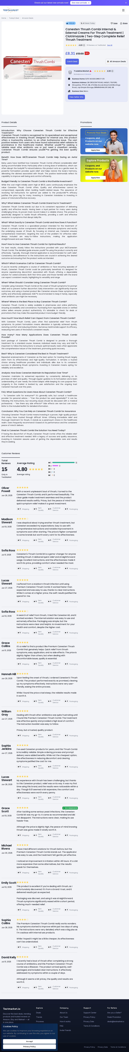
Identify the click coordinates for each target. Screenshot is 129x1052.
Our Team (64, 1017)
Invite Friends (65, 1030)
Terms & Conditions (92, 1026)
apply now (95, 150)
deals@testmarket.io (115, 1021)
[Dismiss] (126, 3)
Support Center (90, 1013)
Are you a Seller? (114, 1013)
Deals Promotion (114, 1017)
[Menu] (123, 10)
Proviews (40, 1021)
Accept (29, 1041)
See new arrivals (79, 3)
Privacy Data (89, 1021)
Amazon (88, 74)
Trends (39, 1017)
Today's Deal (14, 18)
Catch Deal (72, 61)
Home (4, 18)
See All (109, 45)
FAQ (61, 1026)
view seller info (76, 97)
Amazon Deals (27, 18)
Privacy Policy (89, 1017)
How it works (65, 1021)
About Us (63, 1013)
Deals (38, 1013)
